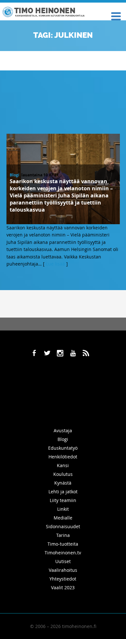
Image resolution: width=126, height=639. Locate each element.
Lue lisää (55, 264)
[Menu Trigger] (116, 16)
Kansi (63, 465)
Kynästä (62, 483)
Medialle (63, 518)
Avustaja (63, 430)
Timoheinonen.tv (63, 553)
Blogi (14, 175)
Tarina (63, 535)
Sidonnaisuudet (63, 526)
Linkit (63, 509)
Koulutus (63, 474)
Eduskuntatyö (63, 448)
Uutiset (63, 561)
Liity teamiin (63, 500)
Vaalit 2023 (63, 587)
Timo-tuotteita (62, 544)
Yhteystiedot (62, 579)
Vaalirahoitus (63, 570)
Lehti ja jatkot (63, 491)
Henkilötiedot (62, 457)
